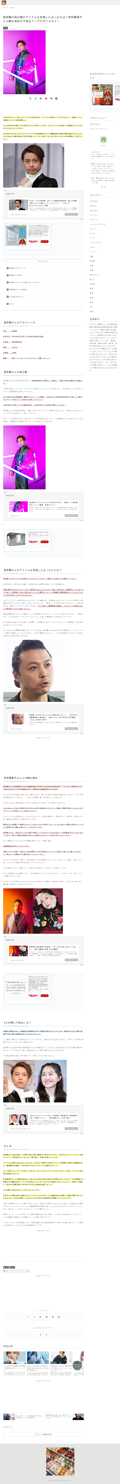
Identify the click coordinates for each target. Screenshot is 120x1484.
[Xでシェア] (30, 98)
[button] (56, 98)
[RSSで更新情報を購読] (46, 1334)
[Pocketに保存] (46, 98)
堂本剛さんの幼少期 (16, 275)
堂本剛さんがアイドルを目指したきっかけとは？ (25, 282)
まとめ (12, 304)
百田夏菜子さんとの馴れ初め (18, 289)
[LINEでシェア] (51, 98)
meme (103, 146)
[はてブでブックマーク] (41, 98)
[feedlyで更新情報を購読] (40, 1334)
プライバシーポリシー (98, 129)
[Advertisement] (43, 107)
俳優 (7, 1267)
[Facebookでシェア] (36, 98)
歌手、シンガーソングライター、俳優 (17, 1271)
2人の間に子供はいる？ (17, 296)
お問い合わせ (95, 124)
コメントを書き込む (43, 1434)
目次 (40, 261)
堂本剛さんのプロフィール (18, 268)
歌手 (13, 1267)
